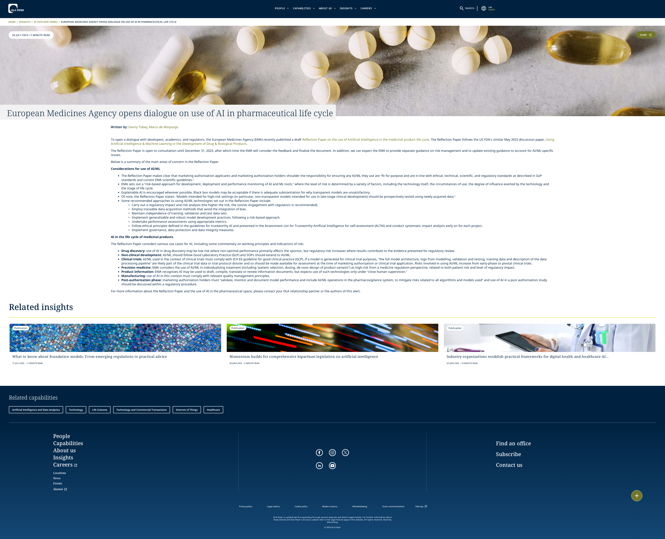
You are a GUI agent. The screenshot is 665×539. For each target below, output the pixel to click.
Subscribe (508, 454)
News (57, 478)
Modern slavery (329, 506)
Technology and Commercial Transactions (141, 409)
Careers (366, 8)
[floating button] (636, 495)
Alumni (58, 489)
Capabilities (302, 8)
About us (325, 8)
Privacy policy (245, 506)
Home (12, 21)
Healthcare (213, 409)
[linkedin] (319, 465)
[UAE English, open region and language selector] (484, 8)
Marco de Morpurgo (163, 127)
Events (57, 483)
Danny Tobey (137, 127)
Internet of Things (187, 409)
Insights (346, 8)
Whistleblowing (359, 506)
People (280, 8)
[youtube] (332, 465)
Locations (59, 473)
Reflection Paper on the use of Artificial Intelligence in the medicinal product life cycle (365, 139)
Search (469, 8)
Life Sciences (99, 409)
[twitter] (345, 452)
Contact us (509, 464)
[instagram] (332, 452)
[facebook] (319, 452)
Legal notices (273, 506)
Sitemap (419, 506)
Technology (76, 409)
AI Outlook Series (46, 21)
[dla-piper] (17, 8)
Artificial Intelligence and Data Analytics (36, 409)
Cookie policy (301, 506)
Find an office (513, 443)
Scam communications (393, 506)
